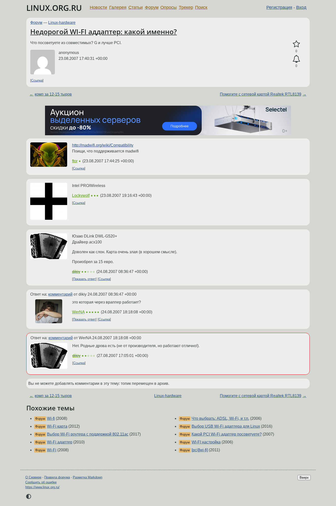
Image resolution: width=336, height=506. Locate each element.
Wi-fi (51, 418)
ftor (74, 161)
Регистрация (279, 7)
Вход (301, 7)
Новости (98, 7)
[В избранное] (296, 44)
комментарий (60, 294)
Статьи (135, 7)
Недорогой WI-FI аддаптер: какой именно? (103, 31)
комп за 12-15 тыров (53, 94)
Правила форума (57, 477)
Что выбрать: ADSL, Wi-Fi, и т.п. (220, 418)
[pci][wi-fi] (200, 450)
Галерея (117, 7)
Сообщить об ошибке (41, 482)
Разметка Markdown (87, 477)
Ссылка (37, 80)
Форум (151, 7)
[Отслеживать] (296, 59)
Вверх (304, 477)
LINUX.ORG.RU (54, 7)
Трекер (186, 7)
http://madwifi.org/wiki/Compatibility (102, 145)
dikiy (76, 272)
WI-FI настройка (206, 442)
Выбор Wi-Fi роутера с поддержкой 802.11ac (87, 434)
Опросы (168, 7)
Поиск (201, 7)
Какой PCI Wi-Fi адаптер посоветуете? (227, 434)
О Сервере (33, 477)
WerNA (78, 312)
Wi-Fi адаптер (59, 442)
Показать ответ (84, 279)
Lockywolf (81, 195)
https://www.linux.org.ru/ (42, 487)
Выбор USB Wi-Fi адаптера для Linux (226, 426)
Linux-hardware (62, 22)
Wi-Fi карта (57, 426)
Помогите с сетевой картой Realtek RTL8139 (260, 94)
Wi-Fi (51, 450)
